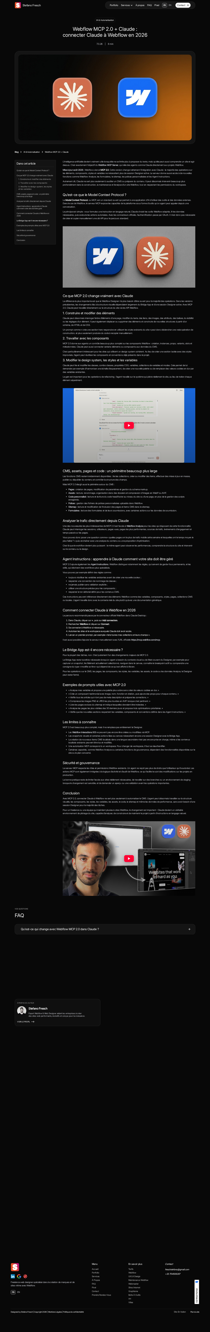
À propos (140, 5)
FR (164, 5)
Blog (17, 152)
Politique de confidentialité (73, 1312)
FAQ (149, 5)
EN (170, 5)
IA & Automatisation (105, 20)
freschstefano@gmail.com (177, 1269)
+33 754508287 (172, 1274)
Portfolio (114, 5)
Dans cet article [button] (26, 163)
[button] (127, 5)
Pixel (156, 5)
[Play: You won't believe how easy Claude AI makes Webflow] (129, 858)
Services (125, 5)
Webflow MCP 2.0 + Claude (57, 152)
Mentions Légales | (55, 1312)
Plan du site (194, 1312)
